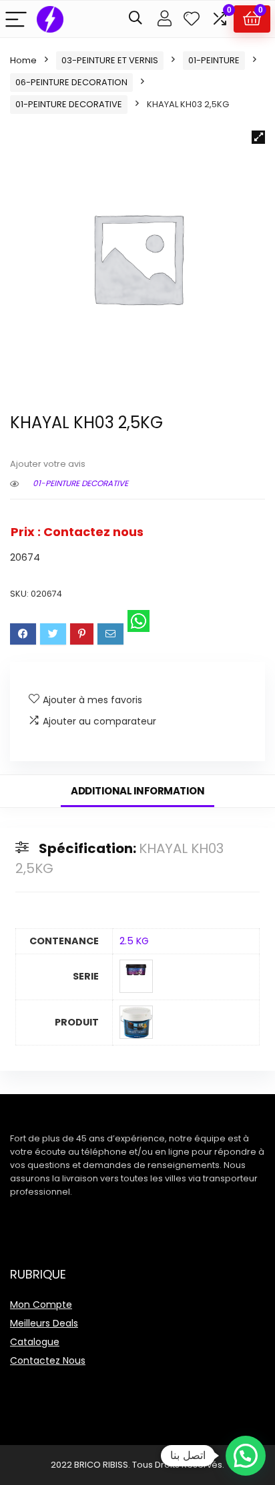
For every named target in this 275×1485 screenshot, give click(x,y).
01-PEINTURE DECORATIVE (68, 104)
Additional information (137, 791)
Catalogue (34, 1341)
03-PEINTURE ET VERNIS (109, 60)
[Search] (135, 19)
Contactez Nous (47, 1360)
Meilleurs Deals (44, 1323)
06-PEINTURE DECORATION (71, 82)
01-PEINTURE (214, 60)
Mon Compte (41, 1304)
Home (23, 60)
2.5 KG (134, 941)
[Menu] (16, 19)
